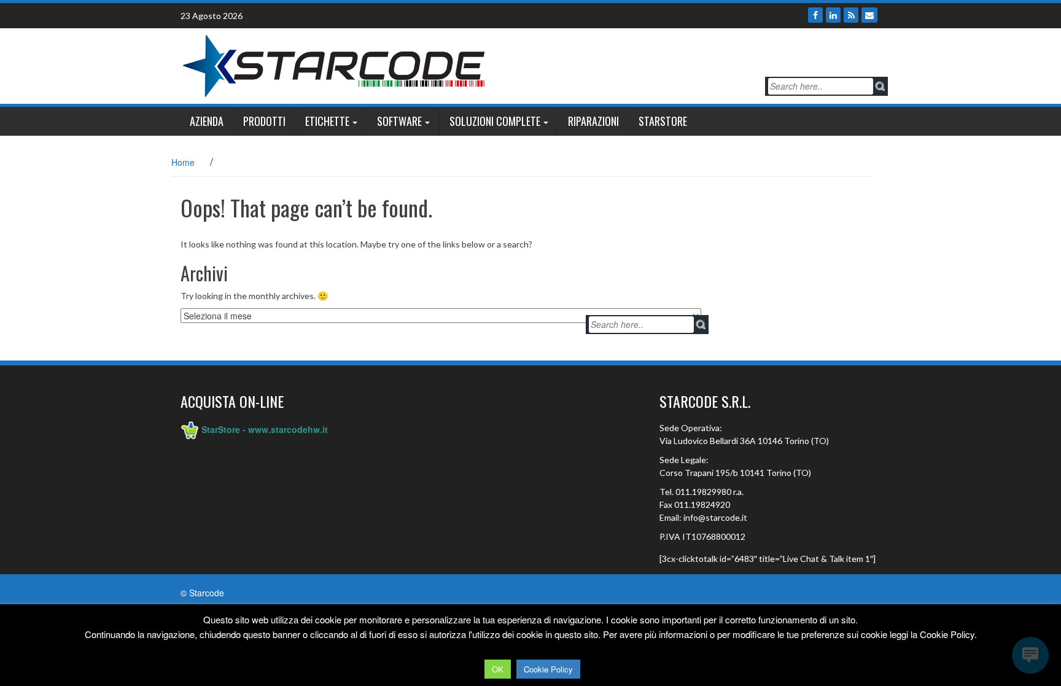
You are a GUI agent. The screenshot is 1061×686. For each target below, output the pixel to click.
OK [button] (497, 669)
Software (399, 121)
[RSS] (851, 15)
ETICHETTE (327, 121)
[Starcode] (334, 64)
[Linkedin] (833, 15)
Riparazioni (593, 121)
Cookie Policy (548, 669)
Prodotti (264, 121)
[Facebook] (815, 15)
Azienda (206, 121)
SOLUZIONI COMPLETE (494, 121)
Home (183, 162)
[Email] (869, 15)
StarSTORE (663, 121)
